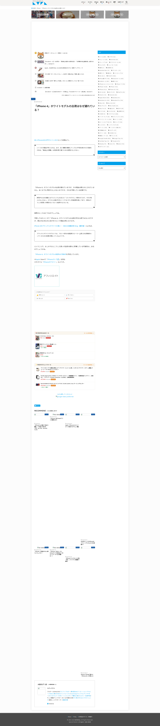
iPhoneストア (52, 259)
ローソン (118, 119)
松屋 (112, 108)
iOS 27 (112, 92)
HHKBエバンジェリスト (63, 693)
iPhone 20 (103, 89)
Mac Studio (114, 105)
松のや (121, 108)
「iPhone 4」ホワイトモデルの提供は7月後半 (50, 254)
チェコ (102, 65)
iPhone (38, 8)
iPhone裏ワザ (105, 78)
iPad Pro (121, 92)
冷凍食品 (103, 130)
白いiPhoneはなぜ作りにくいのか (46, 140)
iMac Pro (103, 108)
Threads (116, 141)
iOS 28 (102, 76)
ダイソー (103, 133)
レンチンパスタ (113, 125)
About (69, 716)
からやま (111, 111)
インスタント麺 (115, 127)
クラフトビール (116, 62)
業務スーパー (104, 135)
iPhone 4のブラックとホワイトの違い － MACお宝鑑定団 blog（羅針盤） (60, 226)
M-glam (81, 722)
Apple (38, 259)
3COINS (113, 133)
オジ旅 (75, 698)
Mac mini (111, 103)
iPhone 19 (114, 86)
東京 (102, 73)
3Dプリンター (104, 146)
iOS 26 (103, 92)
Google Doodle (105, 138)
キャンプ (118, 122)
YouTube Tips (104, 141)
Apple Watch (104, 97)
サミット (114, 135)
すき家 (102, 114)
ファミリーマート (105, 119)
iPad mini (113, 95)
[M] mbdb (88, 722)
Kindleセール (104, 81)
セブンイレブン (118, 116)
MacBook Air (105, 100)
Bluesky (103, 144)
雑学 (115, 81)
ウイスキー (116, 70)
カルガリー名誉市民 (85, 696)
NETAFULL (77, 720)
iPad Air (103, 95)
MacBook (116, 97)
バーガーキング (105, 116)
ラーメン (103, 127)
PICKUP (112, 76)
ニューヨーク (112, 65)
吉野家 (121, 111)
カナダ (112, 57)
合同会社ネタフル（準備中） (85, 716)
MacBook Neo (104, 70)
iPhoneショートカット (106, 84)
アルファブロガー (65, 691)
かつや (102, 111)
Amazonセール (118, 78)
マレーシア (103, 62)
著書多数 (65, 700)
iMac (102, 103)
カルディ (113, 130)
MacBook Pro (118, 100)
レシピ (102, 125)
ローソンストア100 (106, 122)
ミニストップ (118, 73)
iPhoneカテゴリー (50, 262)
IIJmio (121, 144)
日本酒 (110, 67)
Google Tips (118, 138)
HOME (34, 8)
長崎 (109, 73)
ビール (103, 57)
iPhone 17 (120, 84)
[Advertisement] (64, 36)
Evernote (114, 59)
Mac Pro (103, 105)
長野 (102, 67)
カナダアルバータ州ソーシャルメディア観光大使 (63, 696)
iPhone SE (114, 89)
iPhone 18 (103, 86)
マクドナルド (113, 114)
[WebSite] (50, 703)
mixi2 (112, 144)
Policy (74, 716)
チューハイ (103, 59)
